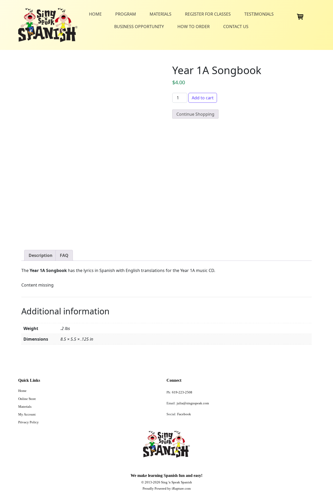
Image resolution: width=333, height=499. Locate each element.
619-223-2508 (182, 392)
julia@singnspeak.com (192, 403)
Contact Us (235, 26)
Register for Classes (208, 14)
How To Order (193, 26)
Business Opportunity (139, 26)
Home (95, 14)
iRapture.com (181, 488)
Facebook (184, 414)
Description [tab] (41, 255)
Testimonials (259, 14)
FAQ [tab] (64, 255)
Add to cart (203, 98)
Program (125, 14)
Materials (160, 14)
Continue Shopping (195, 114)
